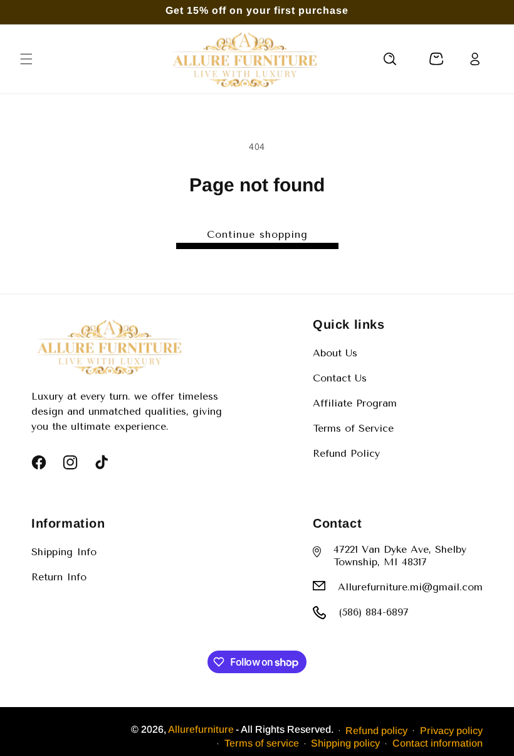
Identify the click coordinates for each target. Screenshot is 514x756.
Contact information (437, 743)
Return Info (59, 577)
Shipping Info (64, 552)
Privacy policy (451, 730)
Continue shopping (257, 234)
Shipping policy (345, 743)
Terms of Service (353, 428)
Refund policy (376, 730)
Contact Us (340, 378)
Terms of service (261, 743)
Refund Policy (346, 453)
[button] (26, 59)
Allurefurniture (201, 729)
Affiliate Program (355, 403)
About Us (335, 353)
